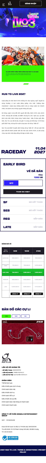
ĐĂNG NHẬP (30, 3)
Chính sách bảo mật (8, 389)
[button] (14, 84)
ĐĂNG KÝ (15, 294)
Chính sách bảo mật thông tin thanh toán (15, 402)
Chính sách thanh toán (9, 405)
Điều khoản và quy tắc (9, 399)
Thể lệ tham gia (7, 383)
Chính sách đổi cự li (8, 395)
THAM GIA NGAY (23, 192)
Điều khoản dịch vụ (8, 392)
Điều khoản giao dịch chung (11, 386)
